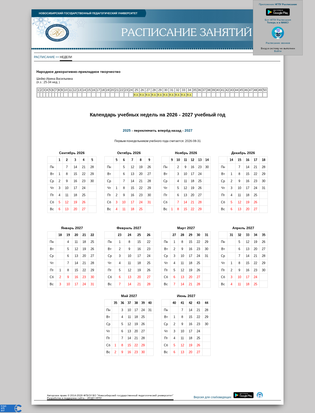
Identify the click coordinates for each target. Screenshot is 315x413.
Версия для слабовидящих (212, 397)
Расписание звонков (278, 43)
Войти (278, 51)
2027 (188, 130)
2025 (127, 130)
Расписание (44, 57)
